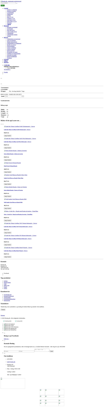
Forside (6, 72)
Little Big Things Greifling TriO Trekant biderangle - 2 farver (18, 226)
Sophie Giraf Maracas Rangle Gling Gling (13, 178)
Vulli (5, 284)
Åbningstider (7, 297)
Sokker (9, 36)
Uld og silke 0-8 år (12, 31)
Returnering (7, 300)
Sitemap (3, 315)
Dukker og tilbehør (12, 9)
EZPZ (5, 288)
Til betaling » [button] (7, 69)
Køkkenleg (10, 14)
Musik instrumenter (12, 42)
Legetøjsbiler (10, 12)
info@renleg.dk (5, 270)
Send (51, 351)
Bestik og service (11, 45)
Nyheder (9, 23)
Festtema (9, 58)
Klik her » (6, 339)
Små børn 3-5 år (11, 20)
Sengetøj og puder (11, 55)
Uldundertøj (10, 33)
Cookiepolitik (19, 321)
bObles (9, 15)
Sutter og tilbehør (11, 47)
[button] (7, 65)
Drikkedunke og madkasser (14, 43)
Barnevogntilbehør (12, 56)
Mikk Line (6, 285)
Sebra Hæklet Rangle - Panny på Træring (13, 190)
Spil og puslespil (11, 40)
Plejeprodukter (11, 46)
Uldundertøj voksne (12, 34)
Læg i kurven (8, 135)
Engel (5, 287)
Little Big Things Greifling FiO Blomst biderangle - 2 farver (17, 238)
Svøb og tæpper (11, 49)
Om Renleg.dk (7, 294)
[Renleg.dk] (11, 1)
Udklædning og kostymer (13, 39)
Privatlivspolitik (8, 321)
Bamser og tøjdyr (11, 11)
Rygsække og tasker (12, 52)
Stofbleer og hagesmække (13, 53)
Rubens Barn (7, 282)
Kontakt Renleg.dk (9, 296)
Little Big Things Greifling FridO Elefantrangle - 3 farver (17, 129)
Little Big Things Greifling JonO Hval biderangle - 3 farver (17, 141)
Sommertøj (10, 28)
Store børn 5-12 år (11, 21)
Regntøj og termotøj (12, 27)
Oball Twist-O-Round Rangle (10, 166)
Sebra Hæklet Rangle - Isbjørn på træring (13, 153)
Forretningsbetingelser (9, 299)
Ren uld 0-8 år (11, 30)
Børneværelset (11, 50)
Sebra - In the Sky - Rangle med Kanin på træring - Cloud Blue (18, 214)
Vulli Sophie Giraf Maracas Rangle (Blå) (13, 202)
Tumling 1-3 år (11, 18)
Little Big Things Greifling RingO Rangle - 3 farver (15, 250)
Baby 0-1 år (10, 17)
